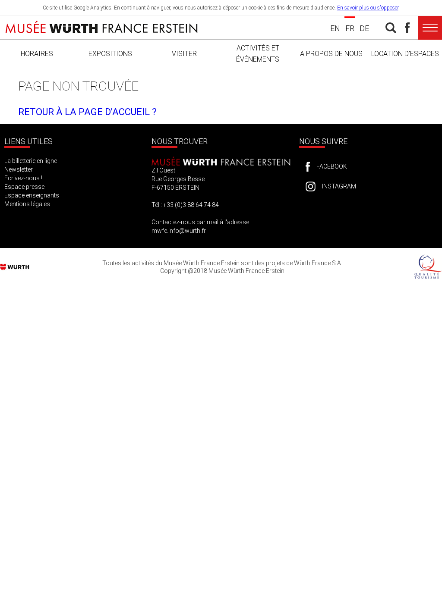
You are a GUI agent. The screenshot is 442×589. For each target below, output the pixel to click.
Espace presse (24, 186)
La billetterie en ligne (30, 160)
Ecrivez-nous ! (23, 178)
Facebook (331, 166)
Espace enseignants (31, 195)
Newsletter (18, 169)
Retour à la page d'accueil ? (87, 112)
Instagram (339, 186)
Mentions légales (27, 204)
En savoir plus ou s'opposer (367, 8)
